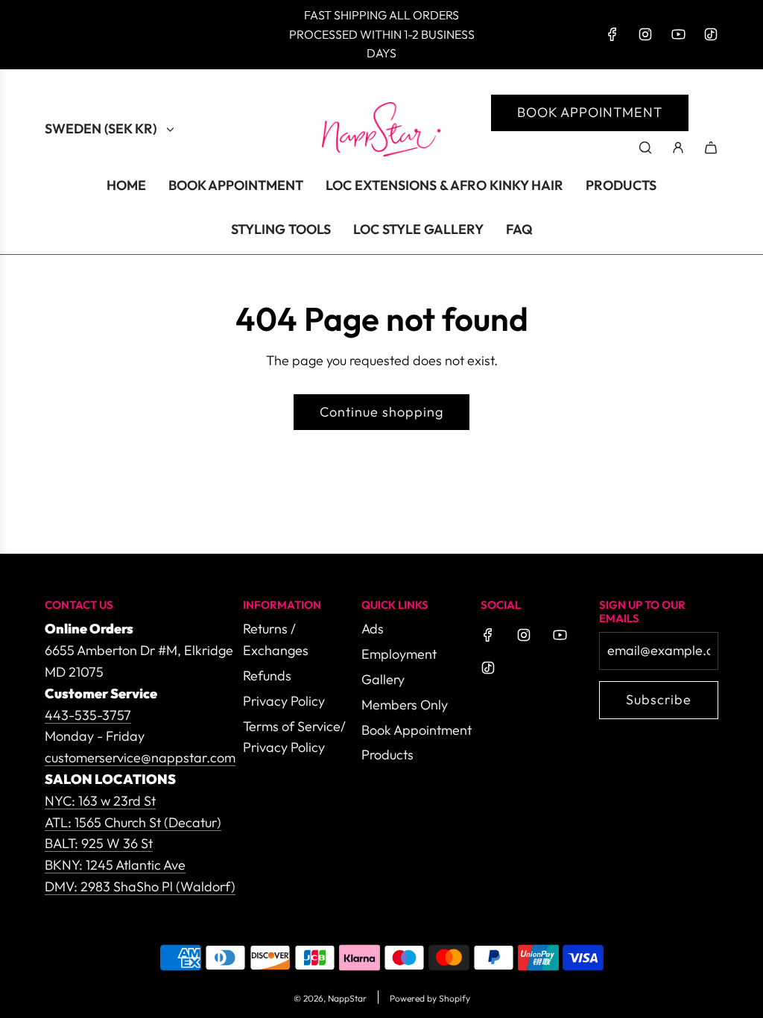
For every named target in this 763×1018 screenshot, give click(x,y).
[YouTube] (678, 34)
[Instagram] (645, 34)
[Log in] (678, 147)
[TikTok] (710, 34)
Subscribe (658, 699)
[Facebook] (612, 34)
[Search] (645, 147)
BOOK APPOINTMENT (589, 112)
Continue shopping (381, 411)
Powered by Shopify (430, 998)
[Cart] (710, 147)
